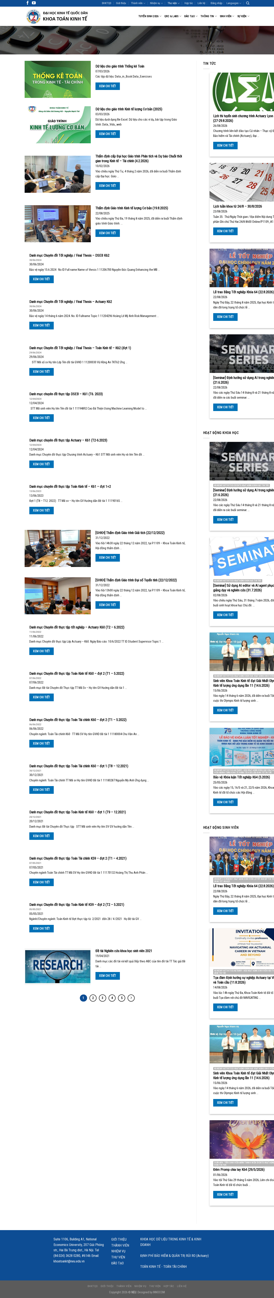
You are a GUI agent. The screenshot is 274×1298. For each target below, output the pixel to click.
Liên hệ (201, 3)
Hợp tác (189, 3)
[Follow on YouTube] (34, 3)
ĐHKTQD (106, 3)
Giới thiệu (121, 3)
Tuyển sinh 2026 (148, 16)
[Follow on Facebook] (28, 3)
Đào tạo (189, 16)
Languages (232, 3)
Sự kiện (242, 16)
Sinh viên (225, 16)
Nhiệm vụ (155, 3)
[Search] (247, 3)
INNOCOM (159, 1292)
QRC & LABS (171, 16)
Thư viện (172, 3)
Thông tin (207, 16)
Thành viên (137, 3)
